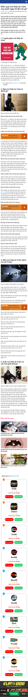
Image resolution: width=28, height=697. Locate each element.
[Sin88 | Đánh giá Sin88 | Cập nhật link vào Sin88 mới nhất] (14, 529)
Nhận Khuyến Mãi (13, 493)
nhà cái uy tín (16, 83)
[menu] (26, 1)
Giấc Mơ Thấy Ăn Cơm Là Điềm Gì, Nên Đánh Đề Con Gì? (13, 466)
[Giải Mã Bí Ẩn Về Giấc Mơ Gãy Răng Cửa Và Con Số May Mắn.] (14, 448)
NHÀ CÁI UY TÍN (14, 476)
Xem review (19, 496)
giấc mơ (12, 65)
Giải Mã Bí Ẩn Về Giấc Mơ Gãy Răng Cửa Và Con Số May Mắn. (14, 450)
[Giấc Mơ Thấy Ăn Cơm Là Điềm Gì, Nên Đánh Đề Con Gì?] (14, 464)
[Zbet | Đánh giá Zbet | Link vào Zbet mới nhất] (14, 619)
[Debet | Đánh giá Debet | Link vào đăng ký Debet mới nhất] (14, 506)
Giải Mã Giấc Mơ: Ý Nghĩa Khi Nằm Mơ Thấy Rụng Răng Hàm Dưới (12, 434)
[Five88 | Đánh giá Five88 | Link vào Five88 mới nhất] (14, 640)
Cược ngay (10, 496)
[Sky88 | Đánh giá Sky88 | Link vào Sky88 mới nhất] (14, 597)
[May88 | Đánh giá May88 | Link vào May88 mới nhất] (14, 575)
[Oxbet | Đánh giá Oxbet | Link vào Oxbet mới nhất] (14, 661)
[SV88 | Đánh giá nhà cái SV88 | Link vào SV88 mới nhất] (14, 483)
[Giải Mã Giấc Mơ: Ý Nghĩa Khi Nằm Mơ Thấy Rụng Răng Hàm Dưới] (14, 432)
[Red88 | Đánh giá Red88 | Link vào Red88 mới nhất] (14, 552)
